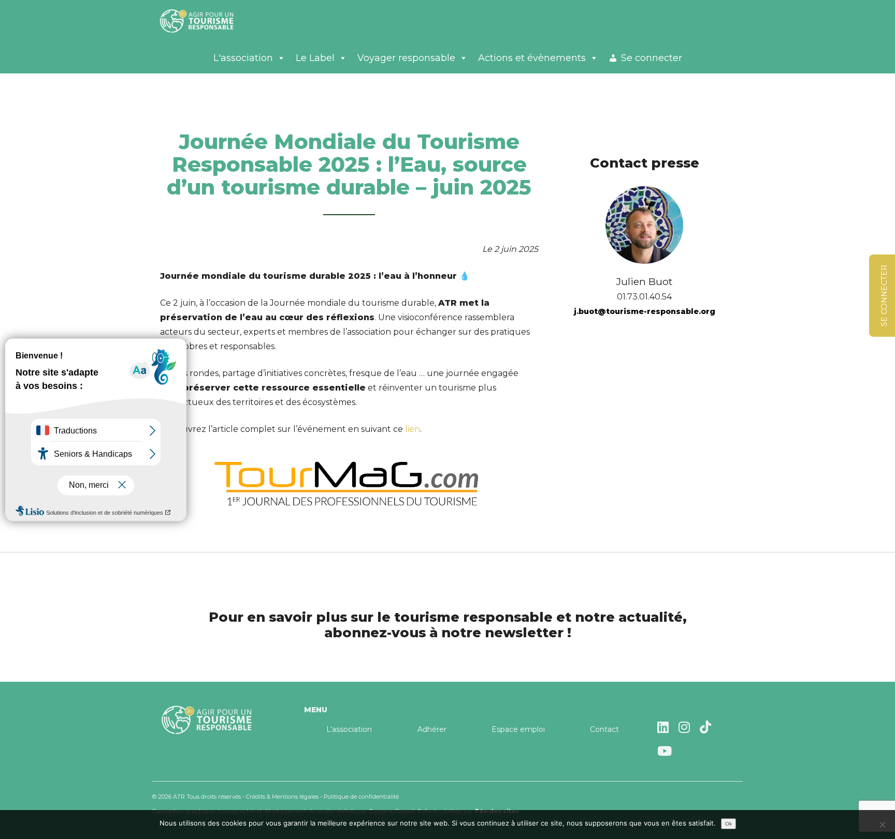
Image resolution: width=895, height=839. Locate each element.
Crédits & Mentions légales (282, 796)
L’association (349, 729)
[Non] (882, 824)
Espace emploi (518, 729)
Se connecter (651, 58)
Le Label (315, 58)
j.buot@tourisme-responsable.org (644, 311)
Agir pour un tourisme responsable (209, 21)
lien (412, 429)
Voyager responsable (406, 58)
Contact (604, 729)
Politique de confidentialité (361, 796)
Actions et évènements (532, 58)
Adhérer (431, 729)
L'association (243, 58)
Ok (728, 824)
